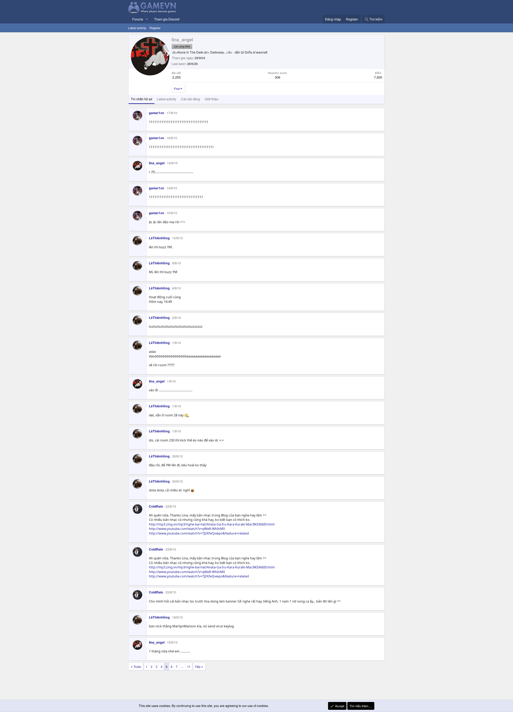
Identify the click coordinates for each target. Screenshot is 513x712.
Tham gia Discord (166, 19)
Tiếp (197, 666)
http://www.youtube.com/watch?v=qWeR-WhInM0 (187, 528)
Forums (137, 19)
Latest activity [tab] (166, 99)
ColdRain (156, 506)
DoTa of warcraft (256, 52)
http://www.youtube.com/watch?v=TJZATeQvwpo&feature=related (199, 533)
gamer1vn (156, 113)
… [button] (182, 666)
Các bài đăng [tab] (190, 99)
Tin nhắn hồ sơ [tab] (141, 99)
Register (155, 28)
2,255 (176, 77)
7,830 (378, 77)
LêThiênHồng (159, 238)
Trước (137, 666)
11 (188, 666)
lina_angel (157, 163)
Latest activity (137, 28)
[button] (147, 19)
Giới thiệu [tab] (211, 99)
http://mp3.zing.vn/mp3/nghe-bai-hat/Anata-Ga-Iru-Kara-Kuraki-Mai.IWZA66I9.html (212, 524)
